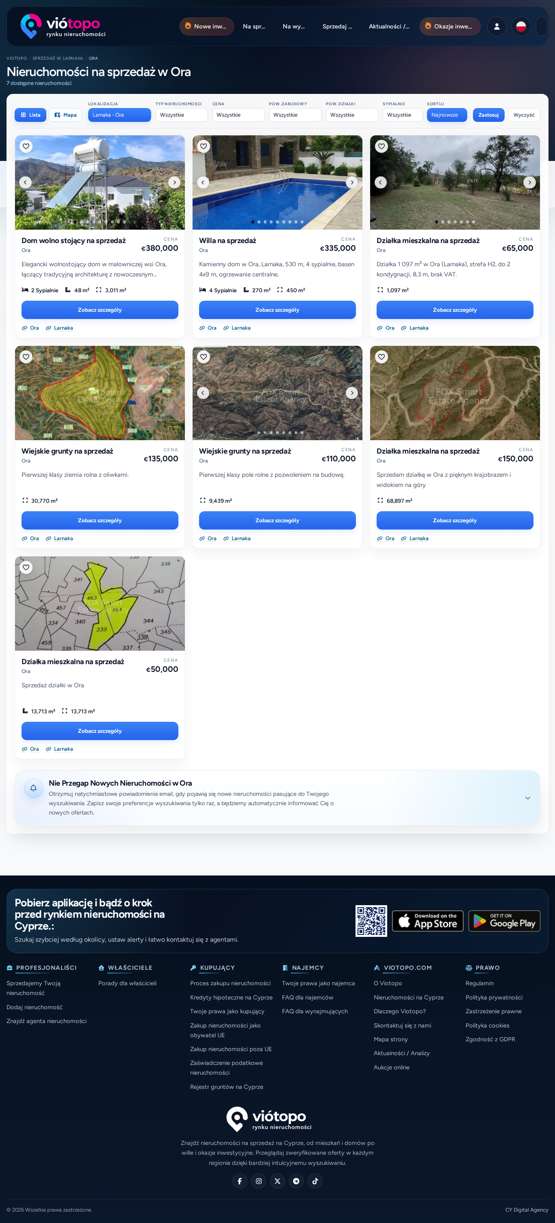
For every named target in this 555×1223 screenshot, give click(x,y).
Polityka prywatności (494, 997)
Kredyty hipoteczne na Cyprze (231, 997)
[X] (277, 1180)
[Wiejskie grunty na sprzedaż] (100, 393)
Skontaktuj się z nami (402, 1025)
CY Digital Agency (526, 1210)
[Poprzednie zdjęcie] (25, 182)
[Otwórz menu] (541, 26)
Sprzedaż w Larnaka (58, 58)
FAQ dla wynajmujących (315, 1011)
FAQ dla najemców (308, 997)
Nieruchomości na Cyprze (409, 997)
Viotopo (17, 58)
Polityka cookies (487, 1025)
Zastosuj (489, 115)
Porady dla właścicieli (127, 983)
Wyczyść (524, 115)
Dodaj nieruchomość (35, 1007)
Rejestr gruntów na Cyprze (226, 1086)
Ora (26, 250)
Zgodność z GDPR (490, 1039)
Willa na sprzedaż (227, 240)
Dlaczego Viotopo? (400, 1011)
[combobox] (119, 115)
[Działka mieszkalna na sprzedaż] (455, 182)
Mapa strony (391, 1039)
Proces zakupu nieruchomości (230, 983)
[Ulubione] (26, 146)
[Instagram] (258, 1180)
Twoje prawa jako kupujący (227, 1011)
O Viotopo (388, 983)
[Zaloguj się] (497, 26)
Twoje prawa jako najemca (318, 983)
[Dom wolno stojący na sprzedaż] (100, 182)
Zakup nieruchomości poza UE (231, 1049)
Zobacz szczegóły (100, 309)
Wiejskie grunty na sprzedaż (67, 451)
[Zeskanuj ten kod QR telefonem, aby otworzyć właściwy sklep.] (371, 921)
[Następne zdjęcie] (174, 182)
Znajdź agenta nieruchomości (47, 1021)
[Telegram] (296, 1180)
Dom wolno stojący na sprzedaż (74, 240)
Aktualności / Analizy (402, 1053)
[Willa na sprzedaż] (277, 182)
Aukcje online (392, 1067)
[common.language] (521, 26)
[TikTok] (315, 1180)
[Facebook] (239, 1180)
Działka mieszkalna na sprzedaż (428, 240)
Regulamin (480, 983)
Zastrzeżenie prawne (494, 1011)
